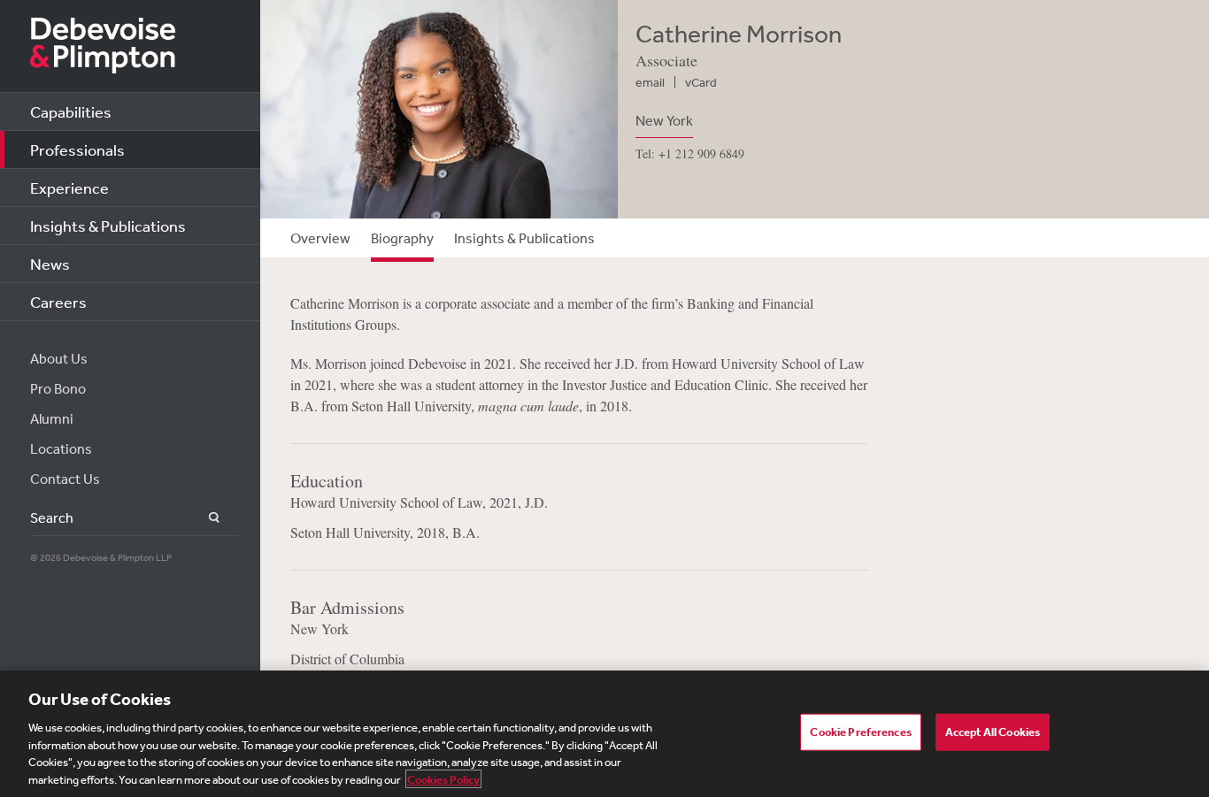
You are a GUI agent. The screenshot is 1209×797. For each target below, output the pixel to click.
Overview (320, 238)
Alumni (51, 418)
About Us (59, 358)
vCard (701, 82)
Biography (402, 238)
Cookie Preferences (860, 732)
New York (664, 120)
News (50, 263)
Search (204, 518)
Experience (69, 187)
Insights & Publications (108, 225)
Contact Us (65, 478)
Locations (61, 448)
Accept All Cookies (992, 732)
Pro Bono (58, 388)
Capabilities (71, 111)
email (650, 82)
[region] (604, 734)
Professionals (77, 149)
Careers (58, 301)
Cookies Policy (443, 778)
